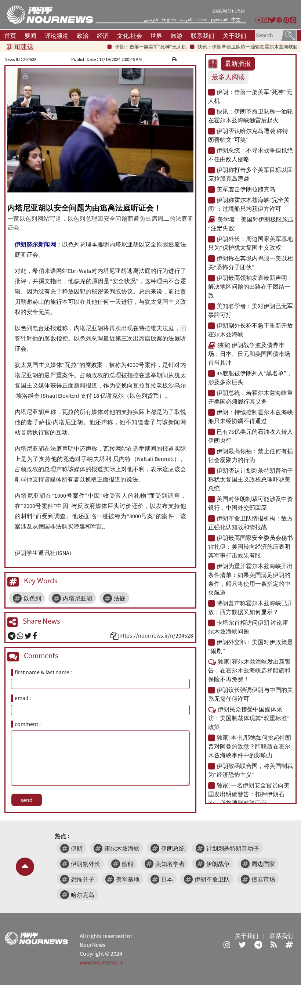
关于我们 (234, 35)
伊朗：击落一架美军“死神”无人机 (139, 47)
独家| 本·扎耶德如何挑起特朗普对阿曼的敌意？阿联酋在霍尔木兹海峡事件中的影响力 (249, 746)
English (169, 20)
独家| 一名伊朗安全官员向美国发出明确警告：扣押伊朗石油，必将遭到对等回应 (249, 794)
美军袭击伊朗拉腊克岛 (246, 189)
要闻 (30, 35)
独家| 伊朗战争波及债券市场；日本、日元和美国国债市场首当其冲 (249, 353)
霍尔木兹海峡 (121, 848)
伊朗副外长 (85, 863)
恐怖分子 (82, 879)
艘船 (128, 863)
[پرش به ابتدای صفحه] (25, 867)
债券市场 (263, 879)
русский (219, 20)
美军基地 (127, 879)
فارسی (151, 20)
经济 (103, 35)
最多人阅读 (228, 77)
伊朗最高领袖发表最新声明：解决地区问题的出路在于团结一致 (250, 286)
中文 (236, 20)
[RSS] (274, 944)
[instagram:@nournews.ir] (227, 944)
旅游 (176, 35)
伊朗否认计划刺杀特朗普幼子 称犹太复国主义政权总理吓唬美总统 (250, 479)
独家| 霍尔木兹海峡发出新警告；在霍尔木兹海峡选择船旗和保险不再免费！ (249, 670)
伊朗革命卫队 (212, 879)
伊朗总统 (173, 848)
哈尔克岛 (82, 894)
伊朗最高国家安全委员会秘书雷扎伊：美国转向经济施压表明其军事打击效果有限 (250, 546)
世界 (156, 35)
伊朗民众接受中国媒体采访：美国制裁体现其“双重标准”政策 (249, 718)
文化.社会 (129, 35)
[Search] (288, 35)
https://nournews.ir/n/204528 (156, 635)
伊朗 (77, 848)
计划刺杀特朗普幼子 (232, 848)
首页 (10, 35)
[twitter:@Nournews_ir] (242, 944)
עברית (201, 20)
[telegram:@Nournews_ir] (258, 944)
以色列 (32, 598)
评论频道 (56, 35)
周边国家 (263, 863)
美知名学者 (170, 863)
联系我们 (202, 35)
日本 (167, 879)
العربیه (186, 20)
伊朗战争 (218, 863)
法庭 (120, 598)
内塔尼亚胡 (77, 598)
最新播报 (238, 63)
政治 (82, 35)
